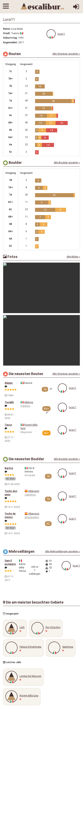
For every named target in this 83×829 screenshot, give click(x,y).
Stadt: (6, 33)
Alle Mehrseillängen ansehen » (62, 551)
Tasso (8, 424)
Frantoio (25, 405)
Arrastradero (32, 517)
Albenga (28, 402)
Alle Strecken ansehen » (66, 53)
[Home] (42, 6)
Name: (6, 28)
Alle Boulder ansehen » (67, 162)
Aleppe (8, 383)
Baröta (9, 468)
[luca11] (51, 33)
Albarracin (33, 491)
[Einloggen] (76, 8)
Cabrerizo (30, 494)
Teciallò (9, 402)
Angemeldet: (10, 42)
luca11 (61, 34)
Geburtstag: (10, 37)
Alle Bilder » (73, 256)
